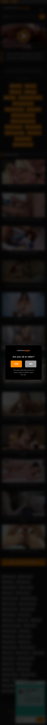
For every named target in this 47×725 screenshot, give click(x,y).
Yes (16, 364)
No (30, 364)
